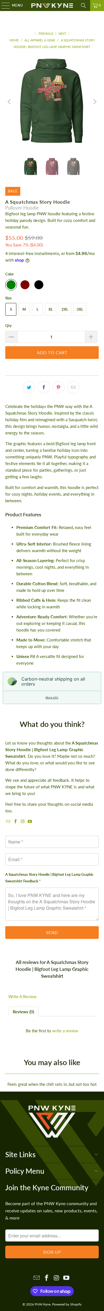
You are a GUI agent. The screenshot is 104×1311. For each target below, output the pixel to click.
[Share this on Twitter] (29, 387)
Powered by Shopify (67, 1304)
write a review (65, 1030)
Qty (8, 325)
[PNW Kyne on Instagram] (23, 821)
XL (51, 309)
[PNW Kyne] (52, 5)
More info (51, 697)
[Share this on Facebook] (44, 387)
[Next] (94, 102)
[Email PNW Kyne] (8, 821)
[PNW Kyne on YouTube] (30, 821)
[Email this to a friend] (73, 387)
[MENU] (3, 5)
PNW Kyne (42, 1304)
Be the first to (52, 1030)
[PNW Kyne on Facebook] (15, 821)
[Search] (83, 5)
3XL (80, 309)
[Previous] (9, 102)
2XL (65, 309)
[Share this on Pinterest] (58, 387)
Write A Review (22, 996)
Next (63, 33)
